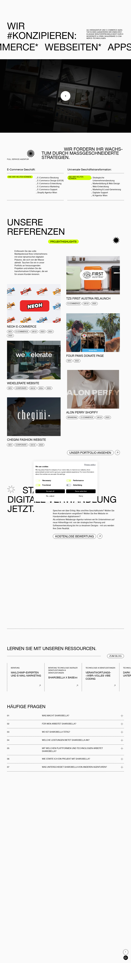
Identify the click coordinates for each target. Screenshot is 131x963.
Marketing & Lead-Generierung (107, 189)
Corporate (21, 388)
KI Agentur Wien (100, 195)
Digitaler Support (100, 192)
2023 (42, 332)
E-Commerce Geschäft (21, 169)
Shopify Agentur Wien (47, 192)
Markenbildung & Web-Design (106, 183)
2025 (94, 304)
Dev (10, 332)
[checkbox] (68, 480)
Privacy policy (90, 465)
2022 (77, 361)
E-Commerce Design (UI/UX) (50, 180)
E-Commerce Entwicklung (49, 183)
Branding (72, 417)
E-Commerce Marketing (48, 186)
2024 (50, 332)
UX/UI (86, 304)
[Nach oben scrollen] (125, 952)
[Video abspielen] (65, 96)
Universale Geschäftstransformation (89, 169)
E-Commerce (74, 304)
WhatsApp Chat (125, 957)
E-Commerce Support (47, 189)
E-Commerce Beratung (48, 178)
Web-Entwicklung (101, 186)
